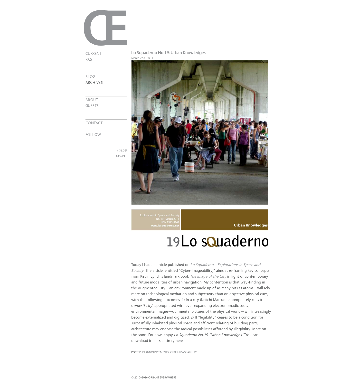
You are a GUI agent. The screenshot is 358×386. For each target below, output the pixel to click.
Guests (92, 105)
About (91, 99)
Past (89, 59)
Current (93, 53)
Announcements (157, 352)
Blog (90, 76)
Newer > (121, 156)
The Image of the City (208, 276)
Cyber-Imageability (183, 352)
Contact (94, 122)
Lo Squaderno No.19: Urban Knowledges (168, 52)
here (179, 340)
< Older (122, 150)
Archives (94, 82)
